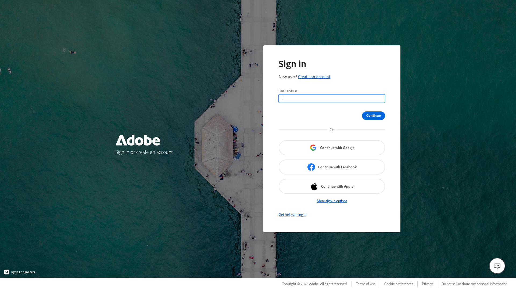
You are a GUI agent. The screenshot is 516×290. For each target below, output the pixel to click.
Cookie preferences (398, 283)
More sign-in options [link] (332, 200)
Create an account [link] (314, 76)
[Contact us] (497, 266)
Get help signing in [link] (292, 214)
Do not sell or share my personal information (474, 283)
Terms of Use (365, 283)
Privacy (427, 283)
